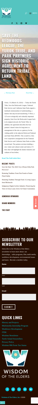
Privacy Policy (8, 342)
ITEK (4, 332)
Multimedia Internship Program (15, 326)
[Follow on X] (16, 23)
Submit (8, 306)
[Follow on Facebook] (12, 23)
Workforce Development (12, 329)
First (3, 275)
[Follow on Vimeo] (26, 23)
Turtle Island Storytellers (12, 339)
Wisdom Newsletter (10, 335)
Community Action (9, 81)
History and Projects (10, 322)
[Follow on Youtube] (31, 389)
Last (3, 286)
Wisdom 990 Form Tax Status (14, 345)
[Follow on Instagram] (21, 23)
